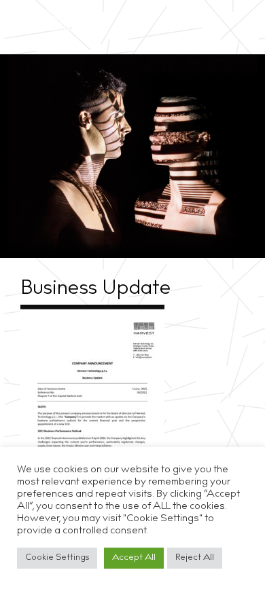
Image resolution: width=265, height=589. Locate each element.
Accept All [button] (134, 558)
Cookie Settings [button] (57, 558)
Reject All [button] (194, 558)
